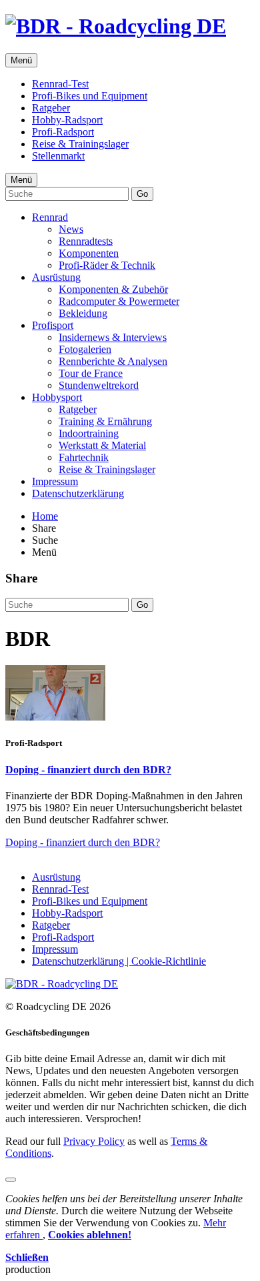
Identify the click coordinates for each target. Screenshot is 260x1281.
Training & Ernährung (105, 421)
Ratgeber (51, 107)
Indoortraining (89, 433)
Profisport (52, 325)
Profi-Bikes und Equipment (89, 95)
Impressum (55, 481)
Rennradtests (86, 241)
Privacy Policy (94, 1141)
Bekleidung (83, 313)
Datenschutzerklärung (78, 493)
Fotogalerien (85, 349)
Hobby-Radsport (67, 119)
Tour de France (91, 373)
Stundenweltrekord (99, 385)
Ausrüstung (56, 277)
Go (142, 194)
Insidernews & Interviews (113, 337)
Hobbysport (57, 397)
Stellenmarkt (58, 155)
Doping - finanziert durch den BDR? (88, 769)
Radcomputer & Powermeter (119, 301)
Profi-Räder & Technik (107, 265)
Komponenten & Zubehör (113, 289)
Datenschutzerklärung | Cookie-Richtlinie (119, 961)
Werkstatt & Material (102, 445)
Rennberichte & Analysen (113, 361)
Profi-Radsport (63, 131)
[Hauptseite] (115, 26)
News (71, 229)
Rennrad (50, 217)
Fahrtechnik (84, 457)
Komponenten (89, 253)
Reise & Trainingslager (80, 143)
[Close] (10, 1180)
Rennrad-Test (60, 83)
